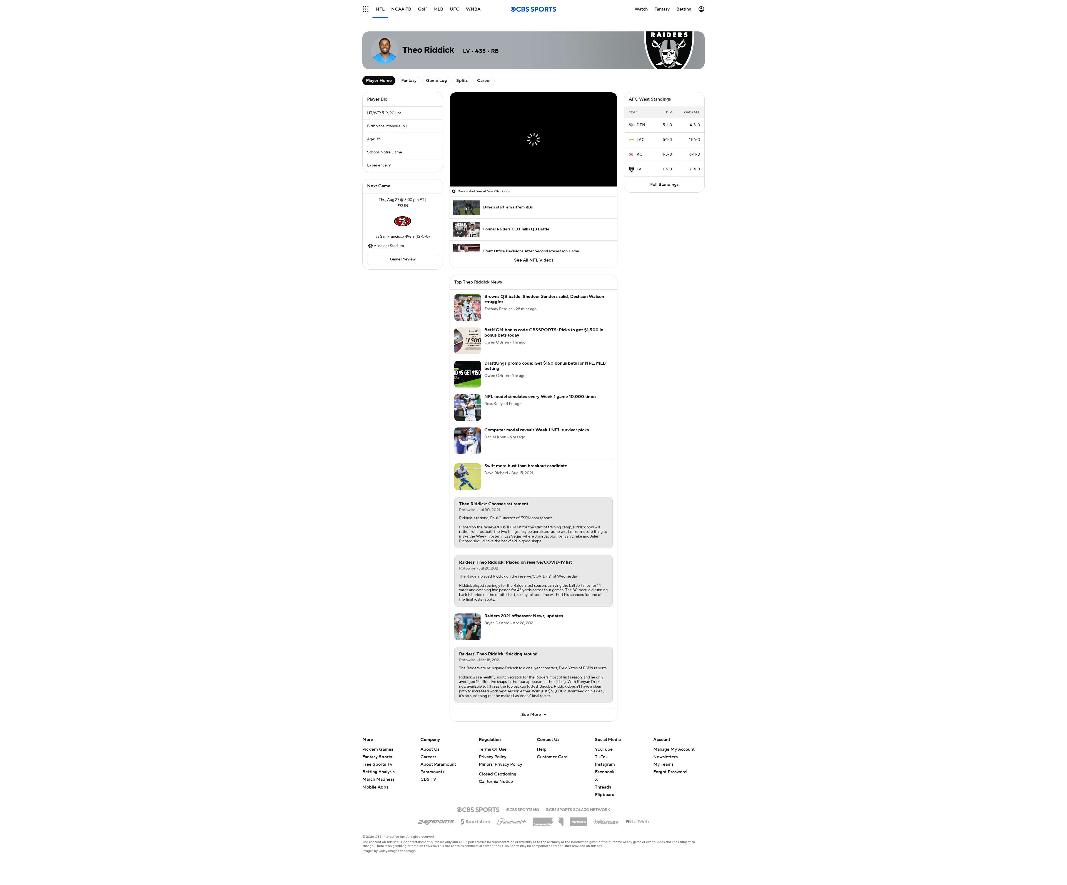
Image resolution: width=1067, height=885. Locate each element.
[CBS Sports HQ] (522, 809)
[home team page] (403, 221)
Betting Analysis (378, 772)
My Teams (663, 764)
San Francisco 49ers (397, 236)
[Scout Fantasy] (606, 821)
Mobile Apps (375, 787)
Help (542, 749)
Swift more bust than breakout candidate (525, 466)
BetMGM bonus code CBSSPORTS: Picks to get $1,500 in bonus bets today (543, 332)
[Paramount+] (511, 820)
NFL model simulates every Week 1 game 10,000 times (540, 396)
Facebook (604, 772)
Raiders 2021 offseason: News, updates (523, 616)
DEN (641, 125)
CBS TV (428, 779)
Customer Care (552, 757)
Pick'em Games (377, 749)
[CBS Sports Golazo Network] (578, 809)
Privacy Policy (492, 757)
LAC (640, 139)
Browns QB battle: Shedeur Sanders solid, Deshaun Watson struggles (544, 299)
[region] (533, 139)
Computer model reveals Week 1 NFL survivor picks (536, 430)
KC (639, 154)
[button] (365, 9)
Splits (462, 80)
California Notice (496, 781)
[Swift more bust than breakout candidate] (467, 476)
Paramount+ (432, 772)
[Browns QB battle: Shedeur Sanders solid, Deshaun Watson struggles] (467, 307)
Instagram (605, 764)
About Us (429, 749)
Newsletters (665, 757)
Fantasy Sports (377, 757)
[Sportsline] (475, 821)
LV (639, 169)
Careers (428, 757)
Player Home (379, 80)
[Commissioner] (548, 819)
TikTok (601, 757)
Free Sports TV (377, 764)
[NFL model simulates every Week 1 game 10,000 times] (467, 407)
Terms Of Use (493, 749)
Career (484, 80)
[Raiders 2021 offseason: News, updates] (467, 626)
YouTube (604, 749)
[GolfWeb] (637, 822)
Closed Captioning (497, 774)
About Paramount (438, 764)
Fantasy (409, 80)
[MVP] (578, 819)
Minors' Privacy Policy (500, 764)
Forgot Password (670, 772)
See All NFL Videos (533, 260)
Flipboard (605, 794)
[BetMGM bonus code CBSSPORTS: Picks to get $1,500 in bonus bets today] (467, 340)
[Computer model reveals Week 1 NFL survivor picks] (467, 440)
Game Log (436, 80)
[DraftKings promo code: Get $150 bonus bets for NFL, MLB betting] (467, 374)
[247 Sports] (436, 821)
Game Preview (403, 259)
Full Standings (664, 184)
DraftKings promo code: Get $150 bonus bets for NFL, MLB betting (545, 366)
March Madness (378, 779)
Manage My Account (674, 749)
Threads (603, 787)
